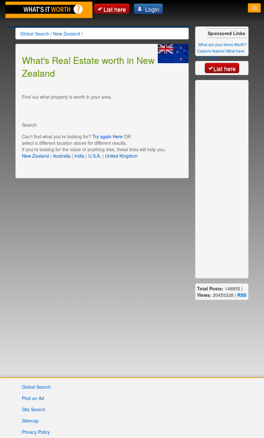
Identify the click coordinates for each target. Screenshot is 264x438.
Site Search (33, 409)
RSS (241, 295)
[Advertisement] (97, 109)
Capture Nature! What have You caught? (221, 54)
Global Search (36, 387)
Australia (62, 155)
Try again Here (107, 136)
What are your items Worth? (222, 44)
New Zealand (35, 155)
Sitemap (30, 420)
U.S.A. (94, 155)
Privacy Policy (36, 432)
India (79, 155)
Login (151, 9)
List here (115, 9)
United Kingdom (121, 155)
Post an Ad (33, 398)
